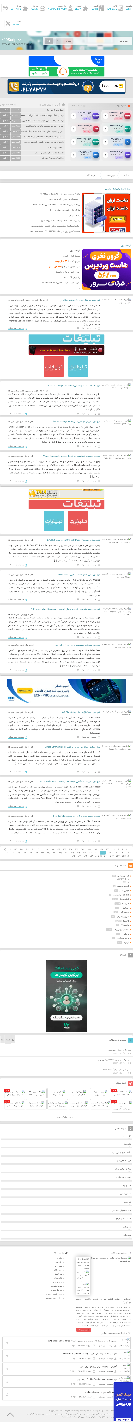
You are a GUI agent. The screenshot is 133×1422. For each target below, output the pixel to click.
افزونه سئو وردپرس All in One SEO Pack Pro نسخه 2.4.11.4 (73, 540)
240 (112, 856)
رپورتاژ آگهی (124, 912)
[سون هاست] (66, 76)
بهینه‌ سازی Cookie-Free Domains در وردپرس (97, 1379)
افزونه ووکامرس (17, 300)
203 (89, 849)
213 (27, 849)
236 (12, 853)
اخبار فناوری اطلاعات (121, 895)
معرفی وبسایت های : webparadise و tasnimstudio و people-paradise (33, 131)
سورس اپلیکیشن (122, 917)
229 (54, 853)
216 (9, 849)
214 (21, 849)
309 (91, 856)
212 (33, 849)
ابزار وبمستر (124, 891)
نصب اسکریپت (56, 1286)
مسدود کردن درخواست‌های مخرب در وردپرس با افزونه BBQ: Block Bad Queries (82, 1341)
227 (66, 853)
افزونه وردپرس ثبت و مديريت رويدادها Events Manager (76, 421)
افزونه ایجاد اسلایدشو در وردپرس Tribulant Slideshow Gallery (90, 1353)
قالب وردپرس (125, 1193)
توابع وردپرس (57, 1282)
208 (58, 849)
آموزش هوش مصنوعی (121, 1210)
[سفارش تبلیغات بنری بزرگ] (66, 344)
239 (118, 856)
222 (96, 853)
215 (15, 849)
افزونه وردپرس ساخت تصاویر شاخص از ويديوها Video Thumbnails (71, 456)
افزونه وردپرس (32, 300)
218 (121, 853)
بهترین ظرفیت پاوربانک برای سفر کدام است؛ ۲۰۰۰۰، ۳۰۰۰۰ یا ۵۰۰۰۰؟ (34, 115)
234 (24, 853)
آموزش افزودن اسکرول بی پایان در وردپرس (98, 1366)
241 (106, 856)
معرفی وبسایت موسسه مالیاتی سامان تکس (45, 126)
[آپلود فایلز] (66, 65)
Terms (107, 1411)
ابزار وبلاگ (58, 1270)
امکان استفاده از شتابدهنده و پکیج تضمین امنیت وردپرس (55, 226)
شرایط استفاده (56, 1290)
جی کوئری (125, 908)
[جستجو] (49, 41)
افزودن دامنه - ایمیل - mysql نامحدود (64, 199)
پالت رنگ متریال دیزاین (53, 1294)
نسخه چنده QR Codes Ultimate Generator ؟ (44, 136)
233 (30, 853)
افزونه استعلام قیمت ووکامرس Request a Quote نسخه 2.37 (74, 385)
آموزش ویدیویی (123, 886)
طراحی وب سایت (111, 1417)
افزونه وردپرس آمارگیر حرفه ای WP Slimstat (81, 712)
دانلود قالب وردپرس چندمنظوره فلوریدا (100, 1392)
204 (83, 849)
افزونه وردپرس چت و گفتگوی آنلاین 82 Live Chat (79, 574)
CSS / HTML (121, 879)
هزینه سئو (127, 1136)
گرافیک (126, 943)
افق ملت (127, 1144)
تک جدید (127, 1202)
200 (107, 849)
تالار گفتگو (58, 1274)
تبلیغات (59, 1258)
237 (6, 853)
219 (115, 853)
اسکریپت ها (124, 899)
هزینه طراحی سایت (123, 1160)
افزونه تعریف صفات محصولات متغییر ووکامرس (80, 300)
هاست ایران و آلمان (71, 256)
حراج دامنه (126, 1227)
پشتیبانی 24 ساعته (72, 277)
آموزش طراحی (123, 876)
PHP (124, 882)
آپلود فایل (127, 1235)
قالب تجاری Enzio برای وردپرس (119, 1050)
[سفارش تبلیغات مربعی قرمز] (54, 376)
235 (18, 853)
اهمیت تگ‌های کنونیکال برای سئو (49, 153)
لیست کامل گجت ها (66, 1117)
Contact (82, 1411)
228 (60, 853)
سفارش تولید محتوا (123, 1169)
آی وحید (101, 1417)
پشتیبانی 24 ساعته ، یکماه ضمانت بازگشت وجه (60, 220)
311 (79, 856)
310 (85, 856)
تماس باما (58, 1266)
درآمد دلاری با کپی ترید (121, 1152)
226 (72, 853)
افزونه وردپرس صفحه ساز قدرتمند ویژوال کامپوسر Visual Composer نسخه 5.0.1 (65, 609)
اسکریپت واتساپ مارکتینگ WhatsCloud (117, 1069)
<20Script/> (11, 40)
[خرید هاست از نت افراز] (66, 354)
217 (127, 853)
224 (84, 853)
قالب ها (126, 921)
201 (101, 849)
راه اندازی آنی (74, 215)
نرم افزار (125, 934)
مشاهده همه (77, 105)
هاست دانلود (66, 1417)
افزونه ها (111, 175)
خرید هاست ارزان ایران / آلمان (118, 189)
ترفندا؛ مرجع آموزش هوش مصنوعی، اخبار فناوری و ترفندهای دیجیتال (34, 120)
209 (52, 849)
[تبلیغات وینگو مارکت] (66, 1031)
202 (95, 849)
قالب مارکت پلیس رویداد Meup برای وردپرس (114, 1060)
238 (124, 856)
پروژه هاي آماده (123, 938)
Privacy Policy (97, 1411)
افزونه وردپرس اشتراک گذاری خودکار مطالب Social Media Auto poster (69, 781)
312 (73, 856)
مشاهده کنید (82, 1330)
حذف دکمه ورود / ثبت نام (53, 158)
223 (90, 853)
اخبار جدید (127, 1185)
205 (76, 849)
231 (42, 853)
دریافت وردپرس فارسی (53, 1298)
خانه (126, 175)
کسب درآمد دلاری (123, 1177)
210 (46, 849)
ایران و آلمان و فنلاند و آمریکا (68, 272)
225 (78, 853)
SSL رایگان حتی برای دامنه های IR (65, 210)
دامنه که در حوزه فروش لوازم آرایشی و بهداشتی (43, 142)
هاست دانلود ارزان (123, 1218)
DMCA (88, 1411)
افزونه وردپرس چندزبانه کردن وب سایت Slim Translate (76, 816)
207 (64, 849)
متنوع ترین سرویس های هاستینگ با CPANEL (60, 194)
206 (70, 849)
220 (109, 853)
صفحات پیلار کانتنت (55, 147)
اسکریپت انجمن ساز (55, 110)
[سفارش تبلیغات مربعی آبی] (78, 376)
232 (36, 853)
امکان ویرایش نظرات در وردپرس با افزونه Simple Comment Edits (72, 747)
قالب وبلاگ (125, 925)
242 (100, 856)
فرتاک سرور (126, 245)
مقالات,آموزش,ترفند (121, 930)
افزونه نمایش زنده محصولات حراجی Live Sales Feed (77, 645)
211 (40, 849)
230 (48, 853)
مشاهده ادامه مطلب (16, 328)
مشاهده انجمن (6, 104)
